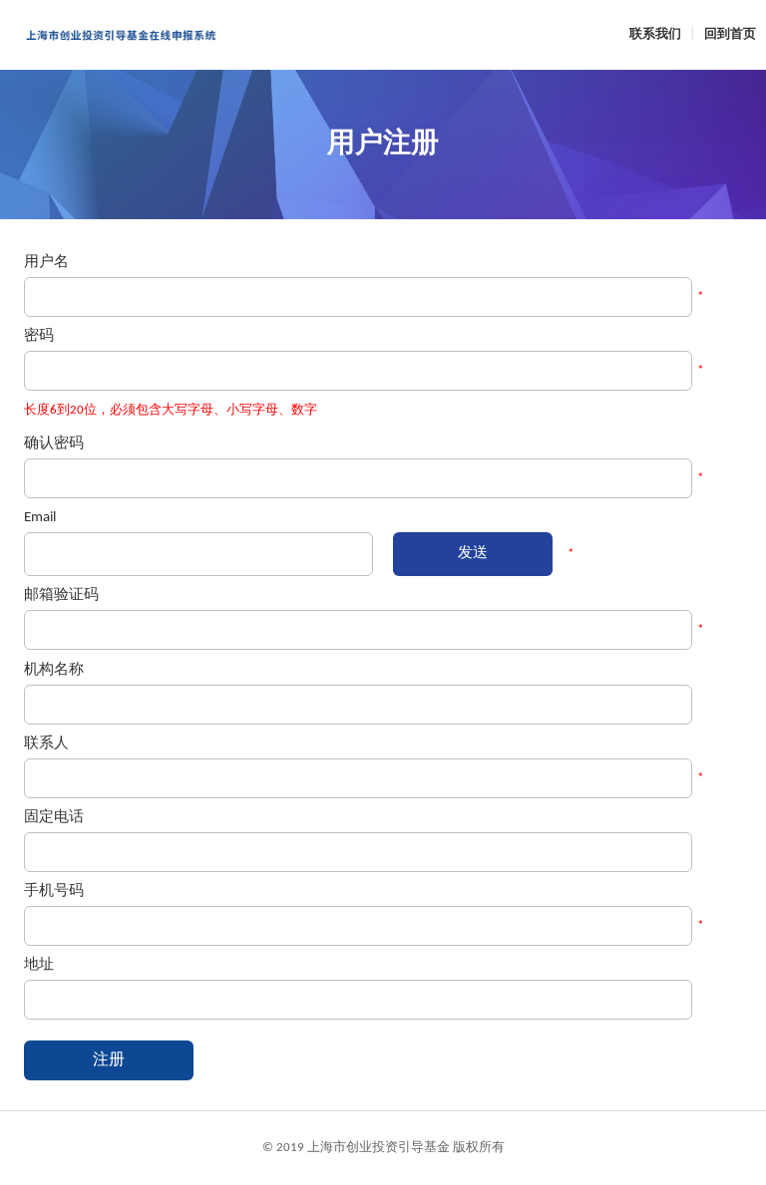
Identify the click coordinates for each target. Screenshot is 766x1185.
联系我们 (655, 34)
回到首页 (730, 34)
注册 (109, 1060)
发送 (473, 553)
